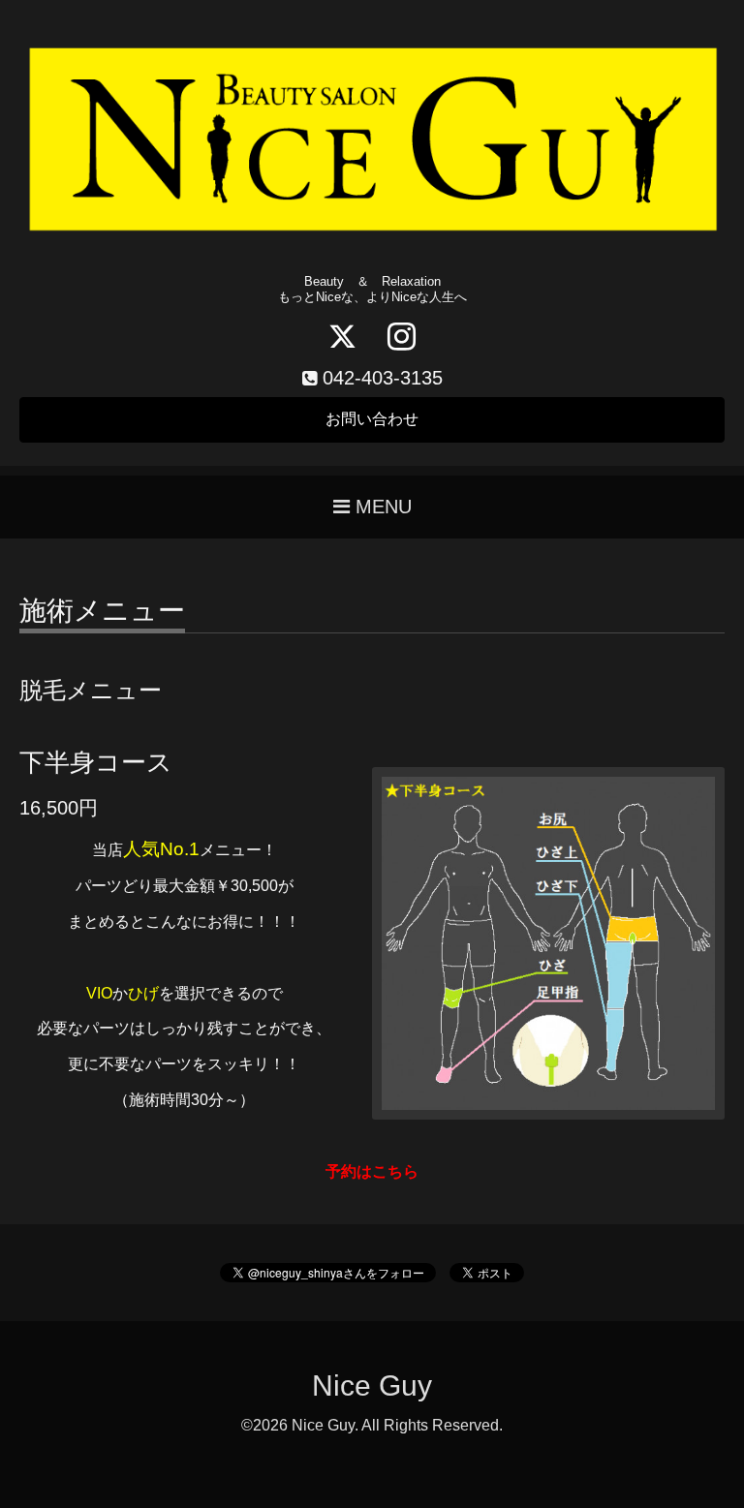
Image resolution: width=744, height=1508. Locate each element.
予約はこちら (372, 1171)
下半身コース (95, 762)
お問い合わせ (372, 419)
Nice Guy (372, 1385)
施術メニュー (102, 612)
